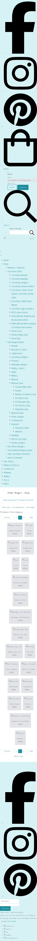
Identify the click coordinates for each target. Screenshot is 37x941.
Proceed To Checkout (26, 500)
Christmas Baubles (19, 278)
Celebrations (16, 353)
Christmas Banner (19, 275)
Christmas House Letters (22, 286)
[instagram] (20, 91)
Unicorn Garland (15, 457)
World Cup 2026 (18, 439)
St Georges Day (22, 401)
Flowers (15, 360)
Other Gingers (17, 416)
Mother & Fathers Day (25, 394)
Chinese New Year (23, 386)
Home (6, 260)
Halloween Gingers (19, 364)
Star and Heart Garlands (19, 454)
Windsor (19, 431)
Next (31, 518)
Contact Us (9, 468)
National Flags (17, 413)
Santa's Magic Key (19, 334)
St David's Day (21, 398)
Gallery (7, 476)
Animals (14, 345)
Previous (7, 518)
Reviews (7, 472)
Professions (17, 420)
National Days (17, 383)
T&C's (6, 480)
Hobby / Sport (18, 368)
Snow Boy (16, 338)
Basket (12, 187)
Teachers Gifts (22, 427)
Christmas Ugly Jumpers (22, 308)
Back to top (18, 756)
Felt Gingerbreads (16, 342)
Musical (14, 379)
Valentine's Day (21, 409)
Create (13, 921)
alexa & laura (6, 507)
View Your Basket (9, 500)
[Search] (31, 232)
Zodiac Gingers (18, 442)
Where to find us (11, 465)
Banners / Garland (16, 267)
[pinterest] (20, 126)
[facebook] (20, 53)
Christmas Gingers (19, 282)
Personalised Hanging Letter (20, 450)
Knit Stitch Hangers (16, 446)
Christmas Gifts (15, 271)
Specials (15, 424)
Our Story (8, 461)
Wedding (15, 435)
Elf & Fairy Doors (19, 312)
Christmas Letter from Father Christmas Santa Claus (22, 294)
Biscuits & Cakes (19, 349)
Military (14, 375)
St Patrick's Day (22, 405)
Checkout (22, 187)
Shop (6, 264)
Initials (13, 372)
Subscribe (5, 908)
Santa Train (16, 331)
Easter (18, 390)
